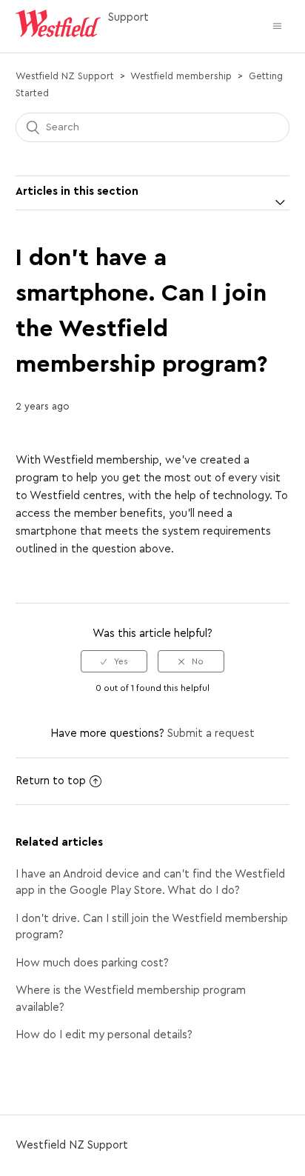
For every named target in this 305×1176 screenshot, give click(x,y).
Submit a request (211, 733)
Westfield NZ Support (65, 76)
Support (128, 17)
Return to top (51, 780)
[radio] (114, 661)
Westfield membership (181, 76)
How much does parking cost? (92, 963)
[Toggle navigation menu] (277, 26)
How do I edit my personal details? (104, 1034)
